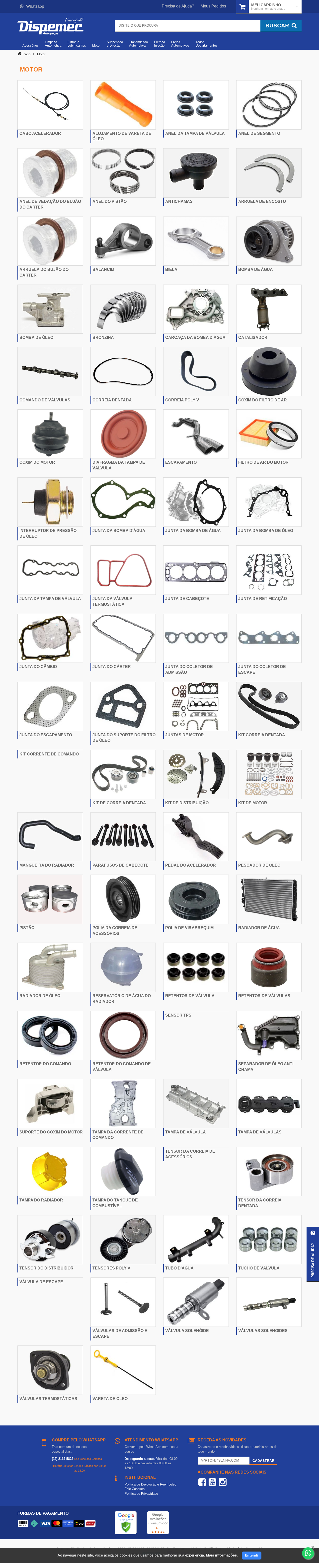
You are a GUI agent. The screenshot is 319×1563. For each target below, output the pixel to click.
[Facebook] (202, 1482)
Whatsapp (35, 6)
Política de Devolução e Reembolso (150, 1484)
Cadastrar (263, 1461)
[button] (313, 1254)
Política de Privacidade (141, 1493)
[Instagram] (222, 1482)
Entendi (251, 1555)
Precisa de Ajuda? (178, 6)
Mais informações (221, 1555)
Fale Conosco (135, 1489)
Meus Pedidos (213, 6)
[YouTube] (212, 1482)
